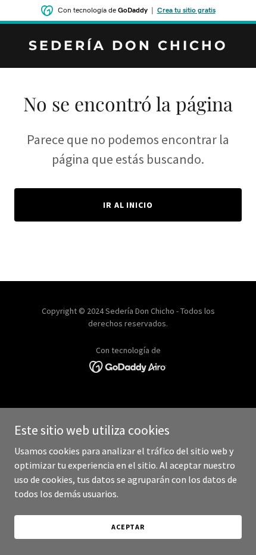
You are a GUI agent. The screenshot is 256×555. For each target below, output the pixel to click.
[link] (128, 46)
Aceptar (128, 526)
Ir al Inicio (128, 204)
